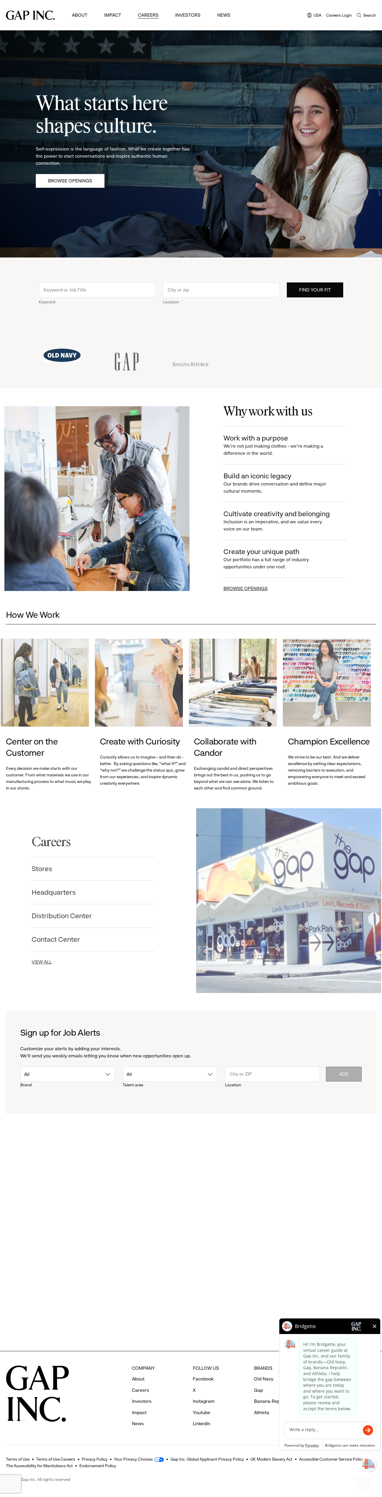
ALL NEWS (353, 1160)
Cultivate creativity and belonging (275, 521)
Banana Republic (272, 1401)
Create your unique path (264, 558)
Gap (110, 1282)
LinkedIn (201, 1423)
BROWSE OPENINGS (244, 588)
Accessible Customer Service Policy (331, 1459)
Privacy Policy (94, 1459)
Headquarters (59, 892)
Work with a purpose (271, 445)
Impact (112, 15)
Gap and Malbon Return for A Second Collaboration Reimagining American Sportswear (142, 1308)
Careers (148, 15)
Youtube (201, 1412)
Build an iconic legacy (273, 483)
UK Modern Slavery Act (271, 1459)
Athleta (20, 1282)
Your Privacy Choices (133, 1459)
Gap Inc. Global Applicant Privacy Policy (207, 1459)
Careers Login (339, 15)
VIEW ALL (47, 962)
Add (344, 1074)
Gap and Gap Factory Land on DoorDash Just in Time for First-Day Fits (237, 1299)
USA (314, 15)
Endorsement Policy (97, 1465)
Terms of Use (18, 1459)
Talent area (133, 1084)
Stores (47, 869)
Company (304, 1192)
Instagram (204, 1401)
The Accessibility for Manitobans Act (39, 1465)
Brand (26, 1084)
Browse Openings (70, 181)
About (79, 15)
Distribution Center (67, 916)
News (223, 15)
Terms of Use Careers (55, 1459)
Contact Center (61, 939)
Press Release (25, 1192)
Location (171, 301)
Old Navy (263, 1379)
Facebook (203, 1379)
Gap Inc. (303, 1282)
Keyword (47, 301)
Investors (188, 15)
